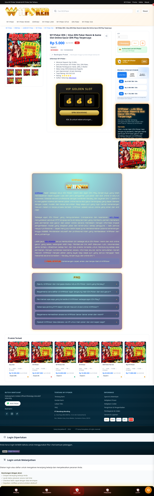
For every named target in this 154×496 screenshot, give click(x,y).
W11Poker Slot (87, 22)
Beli (135, 43)
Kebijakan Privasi (110, 400)
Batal (5, 451)
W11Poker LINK (48, 22)
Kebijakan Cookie (110, 404)
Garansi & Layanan (111, 415)
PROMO (16, 493)
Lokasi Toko (59, 404)
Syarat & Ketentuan (111, 397)
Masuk (147, 2)
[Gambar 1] (10, 72)
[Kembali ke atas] (149, 484)
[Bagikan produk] (106, 36)
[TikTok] (17, 414)
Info (144, 61)
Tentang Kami (60, 397)
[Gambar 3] (26, 72)
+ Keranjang (124, 43)
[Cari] (55, 11)
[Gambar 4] (35, 72)
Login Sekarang (14, 451)
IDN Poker (75, 22)
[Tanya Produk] (142, 43)
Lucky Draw (122, 74)
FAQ (56, 407)
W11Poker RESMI (23, 22)
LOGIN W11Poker (28, 28)
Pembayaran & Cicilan (112, 411)
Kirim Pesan (14, 404)
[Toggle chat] (148, 490)
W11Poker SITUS (63, 22)
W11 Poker (114, 217)
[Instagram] (12, 414)
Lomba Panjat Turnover (132, 75)
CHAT (138, 493)
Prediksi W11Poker (142, 75)
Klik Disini (72, 78)
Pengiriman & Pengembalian (114, 407)
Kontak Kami (59, 400)
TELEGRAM (46, 493)
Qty (118, 33)
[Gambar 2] (18, 72)
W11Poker (127, 2)
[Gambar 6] (18, 80)
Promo (134, 2)
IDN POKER (50, 241)
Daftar (141, 2)
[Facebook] (7, 414)
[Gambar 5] (10, 80)
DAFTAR (77, 493)
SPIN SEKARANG (79, 113)
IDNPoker (35, 22)
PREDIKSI (107, 493)
